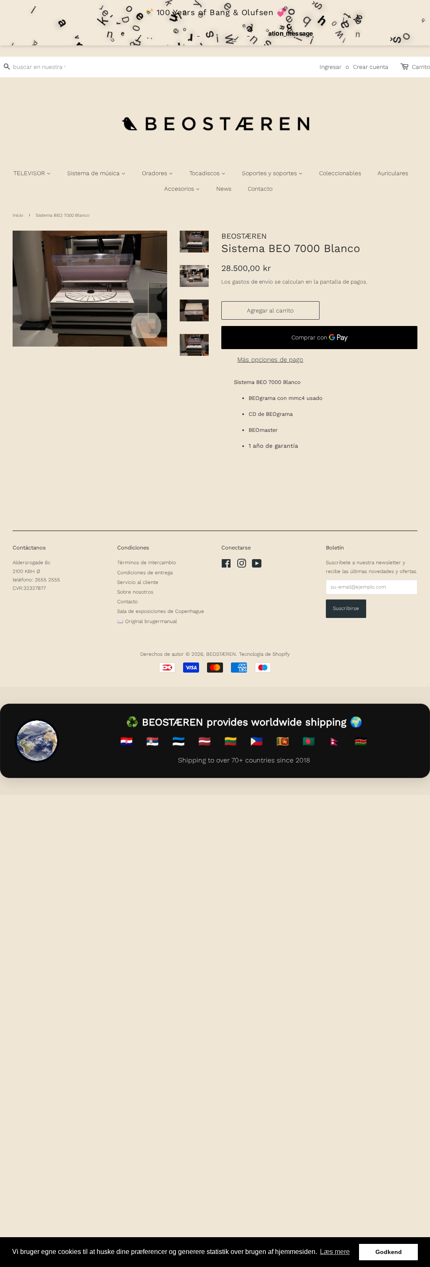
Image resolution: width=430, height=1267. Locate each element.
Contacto (260, 188)
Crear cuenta (370, 66)
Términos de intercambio (146, 562)
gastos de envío (252, 282)
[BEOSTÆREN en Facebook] (226, 565)
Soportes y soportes (270, 173)
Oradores (155, 173)
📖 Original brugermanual (147, 621)
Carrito (421, 66)
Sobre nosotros (135, 592)
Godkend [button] (388, 1252)
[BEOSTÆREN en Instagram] (241, 565)
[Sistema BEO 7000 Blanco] (90, 289)
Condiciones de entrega (145, 573)
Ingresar (330, 66)
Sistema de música (94, 173)
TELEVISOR (30, 173)
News (223, 188)
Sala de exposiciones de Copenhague (160, 611)
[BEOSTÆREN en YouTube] (257, 565)
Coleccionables (340, 173)
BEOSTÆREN (221, 654)
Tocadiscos (205, 173)
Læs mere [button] (335, 1251)
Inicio (18, 215)
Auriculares (393, 173)
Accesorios (180, 188)
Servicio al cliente (137, 582)
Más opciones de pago (270, 359)
